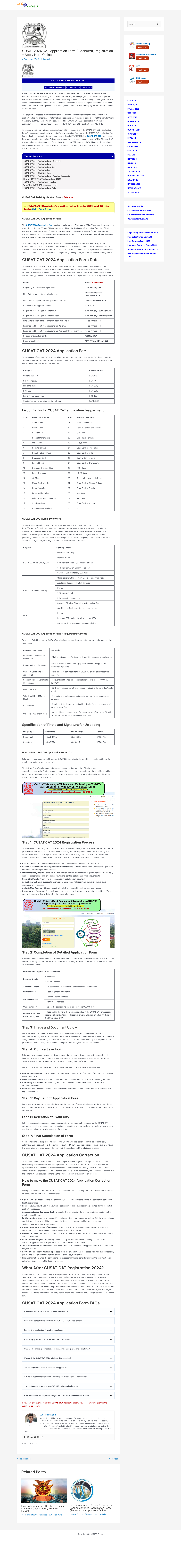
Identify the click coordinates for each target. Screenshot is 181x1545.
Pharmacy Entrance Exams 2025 (142, 245)
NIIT (138, 66)
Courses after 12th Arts (137, 219)
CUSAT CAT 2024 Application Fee (36, 170)
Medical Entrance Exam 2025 (140, 237)
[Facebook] (25, 1437)
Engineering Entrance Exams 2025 (142, 232)
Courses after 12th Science (139, 210)
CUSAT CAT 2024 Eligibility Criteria (37, 173)
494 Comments (27, 1515)
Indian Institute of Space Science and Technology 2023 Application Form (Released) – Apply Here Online (91, 1508)
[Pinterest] (35, 1437)
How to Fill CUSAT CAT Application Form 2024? (42, 179)
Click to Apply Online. (41, 209)
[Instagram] (42, 1437)
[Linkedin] (31, 1437)
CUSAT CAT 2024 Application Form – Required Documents (46, 176)
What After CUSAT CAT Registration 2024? (40, 185)
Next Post (114, 1459)
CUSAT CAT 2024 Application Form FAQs (39, 188)
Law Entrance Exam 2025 (138, 241)
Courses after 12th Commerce (140, 214)
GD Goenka (87, 87)
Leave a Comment (77, 1514)
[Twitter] (28, 1437)
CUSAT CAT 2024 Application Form (37, 164)
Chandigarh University (54, 87)
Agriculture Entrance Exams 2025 (142, 249)
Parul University (73, 87)
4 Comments (27, 59)
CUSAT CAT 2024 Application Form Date (39, 167)
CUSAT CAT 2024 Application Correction (39, 182)
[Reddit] (38, 1437)
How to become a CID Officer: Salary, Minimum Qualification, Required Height (43, 1508)
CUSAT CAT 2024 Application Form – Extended (41, 161)
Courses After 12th (135, 206)
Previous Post (24, 1459)
